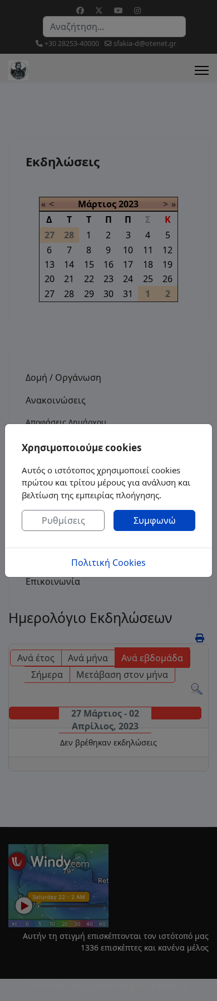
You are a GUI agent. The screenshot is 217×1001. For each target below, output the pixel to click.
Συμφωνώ (155, 520)
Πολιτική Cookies (108, 562)
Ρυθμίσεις (63, 520)
